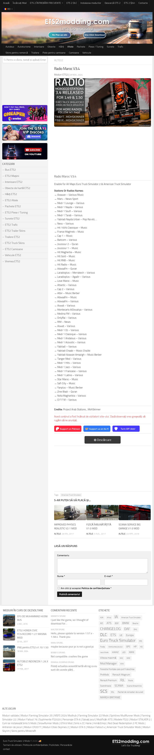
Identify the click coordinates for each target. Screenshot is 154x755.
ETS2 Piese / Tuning (16, 212)
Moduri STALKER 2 (140, 719)
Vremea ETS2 (12, 261)
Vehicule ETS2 (13, 255)
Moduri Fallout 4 (96, 727)
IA (116, 617)
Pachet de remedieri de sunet (130, 692)
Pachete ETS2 (13, 206)
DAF (127, 629)
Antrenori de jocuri (12, 727)
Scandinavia (105, 685)
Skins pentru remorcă (17, 52)
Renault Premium (108, 680)
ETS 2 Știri (129, 3)
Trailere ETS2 (12, 237)
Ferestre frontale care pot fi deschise (117, 669)
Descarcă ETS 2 (112, 3)
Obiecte (51, 46)
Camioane (74, 52)
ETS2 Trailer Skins (15, 230)
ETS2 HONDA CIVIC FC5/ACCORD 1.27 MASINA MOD (31, 634)
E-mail (108, 576)
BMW (125, 623)
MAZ (121, 658)
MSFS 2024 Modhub (65, 715)
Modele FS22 (121, 719)
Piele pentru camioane (54, 52)
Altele (70, 46)
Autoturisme (24, 46)
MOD (128, 658)
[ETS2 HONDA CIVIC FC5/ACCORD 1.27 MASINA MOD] (9, 634)
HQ (141, 647)
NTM (122, 664)
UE (121, 635)
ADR (101, 618)
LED (123, 652)
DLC (103, 634)
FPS (140, 641)
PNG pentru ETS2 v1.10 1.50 (32, 647)
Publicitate (54, 745)
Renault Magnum (121, 674)
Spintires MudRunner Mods (125, 715)
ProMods (104, 674)
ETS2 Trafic (11, 224)
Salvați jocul (88, 719)
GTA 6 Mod (66, 723)
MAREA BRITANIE (110, 697)
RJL (122, 680)
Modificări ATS (104, 719)
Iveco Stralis (104, 652)
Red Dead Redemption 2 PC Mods (126, 723)
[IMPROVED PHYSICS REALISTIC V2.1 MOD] (70, 512)
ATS (109, 623)
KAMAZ (115, 652)
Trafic (120, 46)
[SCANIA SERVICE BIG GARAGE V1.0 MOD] (135, 512)
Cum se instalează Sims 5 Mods (19, 723)
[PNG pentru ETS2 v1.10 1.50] (9, 651)
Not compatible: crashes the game (69, 656)
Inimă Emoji (99, 723)
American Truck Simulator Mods (124, 727)
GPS (128, 646)
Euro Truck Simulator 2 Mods (16, 741)
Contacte (143, 3)
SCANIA (119, 685)
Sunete (110, 46)
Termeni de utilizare (12, 745)
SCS (103, 691)
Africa (109, 618)
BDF (117, 623)
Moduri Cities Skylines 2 (56, 727)
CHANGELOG (110, 629)
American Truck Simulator (71, 495)
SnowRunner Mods (48, 723)
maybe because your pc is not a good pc (72, 646)
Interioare (39, 46)
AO (101, 623)
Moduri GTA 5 (78, 727)
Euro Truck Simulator (118, 640)
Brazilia (135, 623)
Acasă (6, 3)
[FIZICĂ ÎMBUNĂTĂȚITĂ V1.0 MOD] (102, 512)
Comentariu (63, 555)
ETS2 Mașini (12, 176)
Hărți (61, 46)
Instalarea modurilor (90, 3)
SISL (112, 692)
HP (135, 646)
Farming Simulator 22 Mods (93, 715)
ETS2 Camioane (14, 249)
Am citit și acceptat (86, 588)
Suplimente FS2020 (50, 719)
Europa (130, 635)
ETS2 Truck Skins (15, 243)
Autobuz (10, 46)
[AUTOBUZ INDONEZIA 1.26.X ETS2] (9, 665)
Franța (102, 647)
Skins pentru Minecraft (23, 730)
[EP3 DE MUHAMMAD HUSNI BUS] (9, 620)
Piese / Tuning (96, 46)
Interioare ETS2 (13, 182)
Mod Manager (108, 663)
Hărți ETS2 (11, 194)
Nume (61, 576)
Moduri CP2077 (32, 727)
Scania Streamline (134, 686)
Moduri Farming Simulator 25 (36, 715)
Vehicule (86, 52)
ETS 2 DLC (71, 3)
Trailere (35, 52)
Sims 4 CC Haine (83, 723)
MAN (131, 652)
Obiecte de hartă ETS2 (17, 188)
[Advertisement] (102, 151)
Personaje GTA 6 (71, 719)
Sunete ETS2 (12, 218)
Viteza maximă (108, 657)
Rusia (130, 680)
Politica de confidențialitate (96, 588)
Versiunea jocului (115, 647)
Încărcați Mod (19, 3)
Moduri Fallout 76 (27, 719)
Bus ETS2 (10, 169)
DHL (135, 629)
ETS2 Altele (11, 200)
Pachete (81, 46)
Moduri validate (10, 715)
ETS (113, 635)
